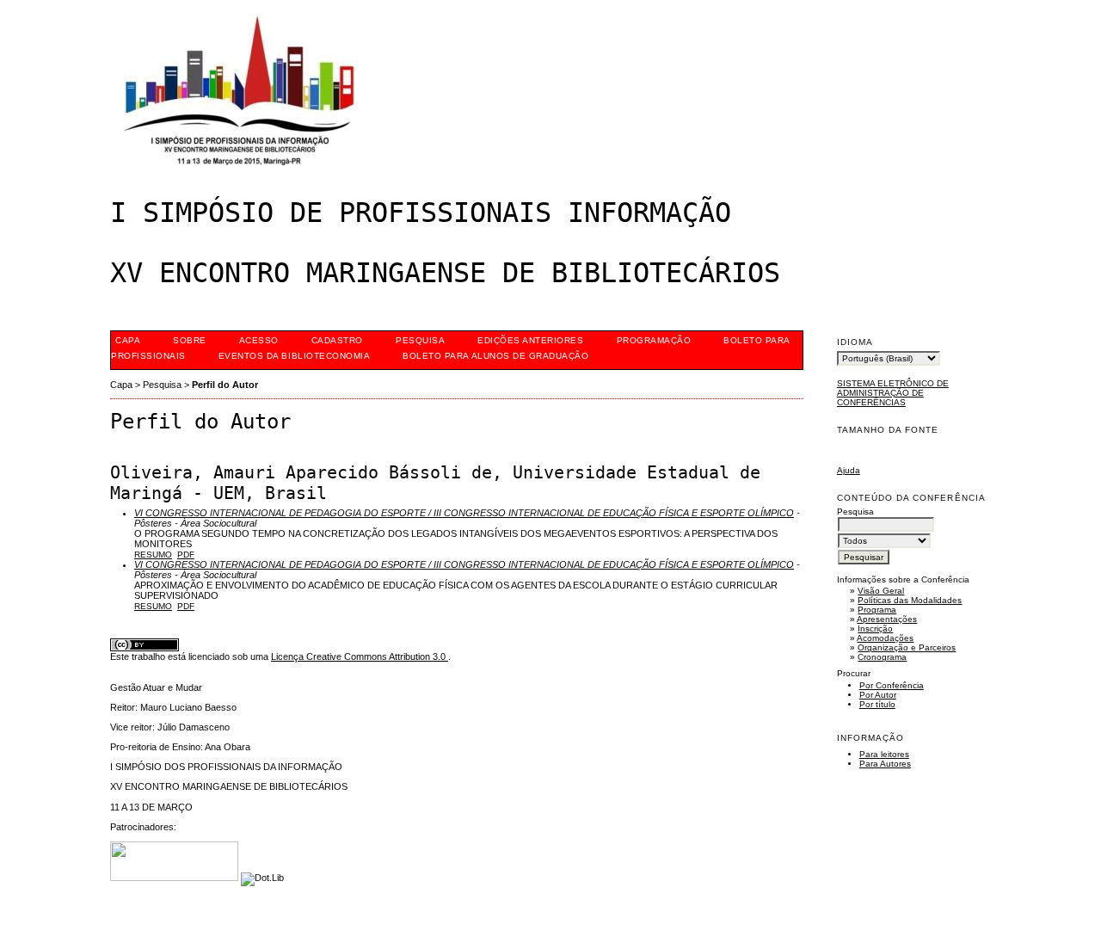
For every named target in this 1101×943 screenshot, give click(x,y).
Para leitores (884, 754)
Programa (877, 609)
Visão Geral (881, 590)
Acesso (259, 340)
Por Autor (877, 695)
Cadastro (337, 340)
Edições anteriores (530, 340)
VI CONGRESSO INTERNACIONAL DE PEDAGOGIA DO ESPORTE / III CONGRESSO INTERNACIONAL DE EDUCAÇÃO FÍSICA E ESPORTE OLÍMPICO (464, 513)
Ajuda (848, 470)
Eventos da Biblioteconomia (294, 356)
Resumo (153, 554)
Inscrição (875, 628)
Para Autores (885, 763)
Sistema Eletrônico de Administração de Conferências (893, 393)
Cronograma (882, 657)
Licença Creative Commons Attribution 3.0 (359, 656)
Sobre (189, 340)
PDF (185, 554)
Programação (654, 340)
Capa (127, 340)
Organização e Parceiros (907, 647)
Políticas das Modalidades (910, 600)
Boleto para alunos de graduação (495, 356)
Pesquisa (420, 340)
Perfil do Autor (225, 384)
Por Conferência (891, 685)
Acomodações (885, 638)
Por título (877, 704)
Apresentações (887, 619)
